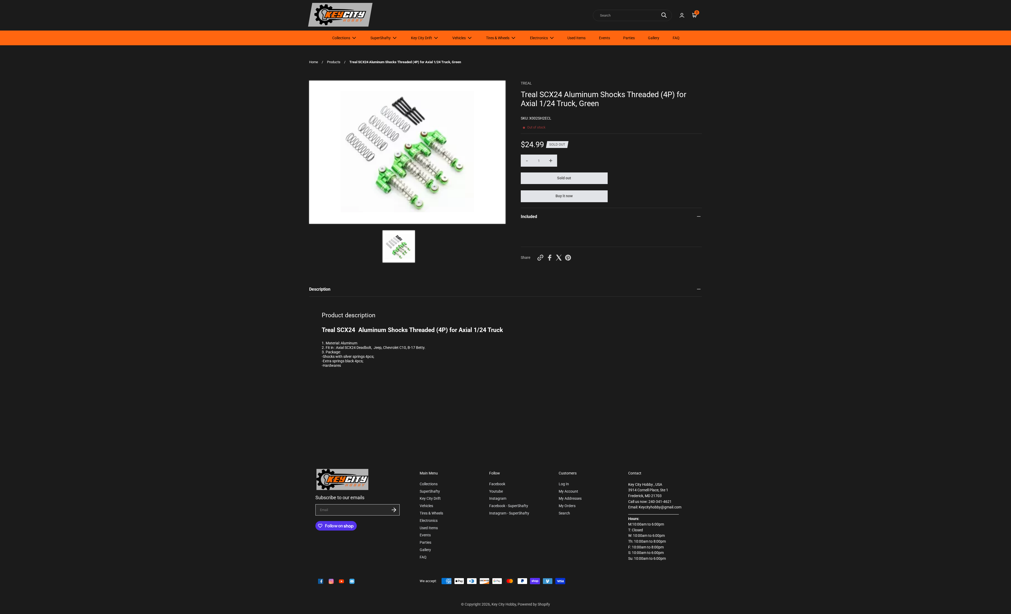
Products (333, 62)
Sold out (564, 178)
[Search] (664, 15)
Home (313, 62)
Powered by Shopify (534, 604)
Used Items (576, 38)
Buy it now (564, 196)
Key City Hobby (504, 604)
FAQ (676, 38)
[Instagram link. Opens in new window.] (331, 581)
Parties (629, 38)
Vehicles (459, 38)
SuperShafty (380, 38)
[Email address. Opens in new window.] (352, 581)
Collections (341, 38)
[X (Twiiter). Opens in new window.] (559, 257)
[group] (399, 246)
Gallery (653, 38)
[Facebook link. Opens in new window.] (320, 581)
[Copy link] (540, 257)
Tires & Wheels (497, 38)
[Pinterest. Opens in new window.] (568, 257)
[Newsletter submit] (394, 510)
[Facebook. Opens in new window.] (549, 257)
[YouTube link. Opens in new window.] (341, 581)
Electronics (539, 38)
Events (604, 38)
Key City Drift (421, 38)
